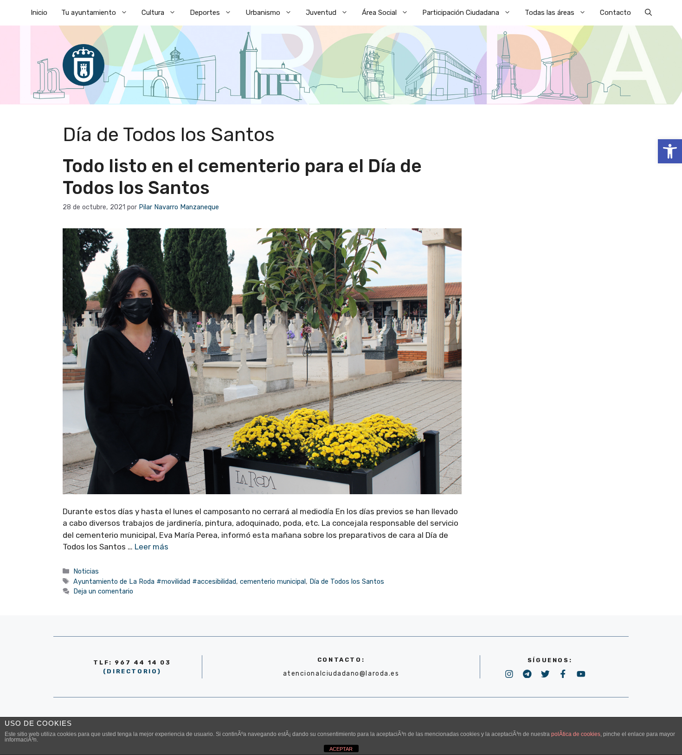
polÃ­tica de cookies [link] (575, 734)
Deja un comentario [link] (103, 591)
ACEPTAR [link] (341, 749)
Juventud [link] (321, 12)
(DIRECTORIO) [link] (132, 671)
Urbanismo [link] (262, 12)
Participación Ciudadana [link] (460, 12)
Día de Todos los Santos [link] (346, 581)
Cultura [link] (153, 12)
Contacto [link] (615, 12)
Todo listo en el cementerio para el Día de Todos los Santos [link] (242, 177)
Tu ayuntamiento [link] (88, 12)
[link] (670, 151)
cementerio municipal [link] (273, 581)
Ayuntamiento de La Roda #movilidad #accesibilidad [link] (154, 581)
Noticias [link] (86, 571)
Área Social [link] (379, 12)
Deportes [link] (205, 12)
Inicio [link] (39, 12)
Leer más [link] (151, 546)
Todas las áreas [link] (549, 12)
